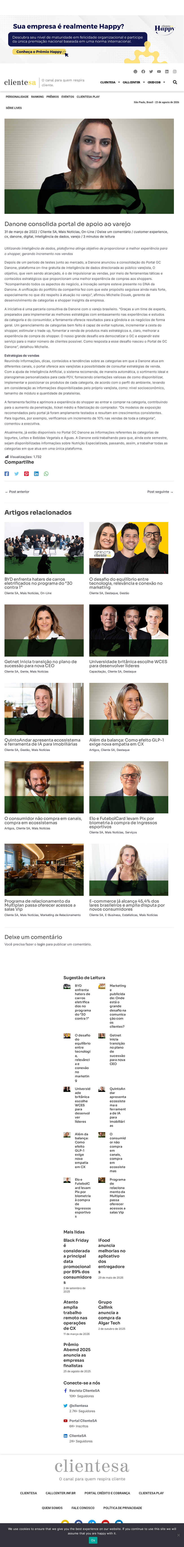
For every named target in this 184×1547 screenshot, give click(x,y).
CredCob (154, 82)
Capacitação (97, 671)
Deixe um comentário (114, 232)
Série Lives (14, 108)
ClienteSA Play (88, 96)
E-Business (112, 915)
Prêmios (52, 96)
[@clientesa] (66, 1406)
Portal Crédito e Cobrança (107, 1493)
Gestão (124, 593)
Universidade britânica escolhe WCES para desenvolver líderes (128, 663)
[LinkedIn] (36, 473)
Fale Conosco (83, 1508)
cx (6, 237)
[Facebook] (6, 473)
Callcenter (131, 82)
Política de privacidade (122, 1508)
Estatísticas (130, 915)
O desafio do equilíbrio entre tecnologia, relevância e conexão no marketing (125, 583)
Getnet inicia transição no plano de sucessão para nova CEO (40, 663)
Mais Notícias (69, 232)
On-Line (87, 232)
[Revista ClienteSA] (66, 1391)
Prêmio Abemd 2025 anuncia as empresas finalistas (77, 1355)
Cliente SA (48, 232)
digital (28, 237)
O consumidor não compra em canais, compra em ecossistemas (43, 820)
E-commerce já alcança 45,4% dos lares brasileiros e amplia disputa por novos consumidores (127, 905)
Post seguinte (160, 492)
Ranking (37, 96)
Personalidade (17, 96)
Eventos (67, 96)
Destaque (111, 593)
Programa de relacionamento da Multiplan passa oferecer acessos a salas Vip (40, 905)
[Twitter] (16, 473)
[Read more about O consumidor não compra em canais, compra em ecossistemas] (44, 787)
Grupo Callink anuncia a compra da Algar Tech (109, 1313)
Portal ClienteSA (83, 1421)
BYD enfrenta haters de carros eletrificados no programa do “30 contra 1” (38, 583)
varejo (75, 237)
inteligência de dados (52, 237)
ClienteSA (107, 82)
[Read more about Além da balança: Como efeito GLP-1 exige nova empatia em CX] (129, 709)
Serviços (131, 832)
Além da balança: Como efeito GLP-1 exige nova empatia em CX (126, 742)
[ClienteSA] (66, 1436)
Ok (93, 1540)
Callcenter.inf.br (61, 1493)
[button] (175, 82)
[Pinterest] (26, 473)
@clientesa (78, 1406)
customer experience (150, 232)
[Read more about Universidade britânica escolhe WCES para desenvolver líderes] (129, 630)
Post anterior (17, 492)
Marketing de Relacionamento (60, 915)
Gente (24, 671)
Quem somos (52, 1508)
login (41, 944)
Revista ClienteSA (84, 1391)
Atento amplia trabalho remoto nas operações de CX (75, 1315)
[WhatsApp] (46, 473)
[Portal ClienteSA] (66, 1421)
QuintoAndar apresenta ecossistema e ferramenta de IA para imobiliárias (42, 742)
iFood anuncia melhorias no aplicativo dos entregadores (111, 1256)
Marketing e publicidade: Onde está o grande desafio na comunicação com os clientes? (118, 1006)
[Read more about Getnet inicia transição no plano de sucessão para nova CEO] (44, 630)
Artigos (94, 750)
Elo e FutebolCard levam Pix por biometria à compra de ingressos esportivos (123, 822)
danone (16, 237)
